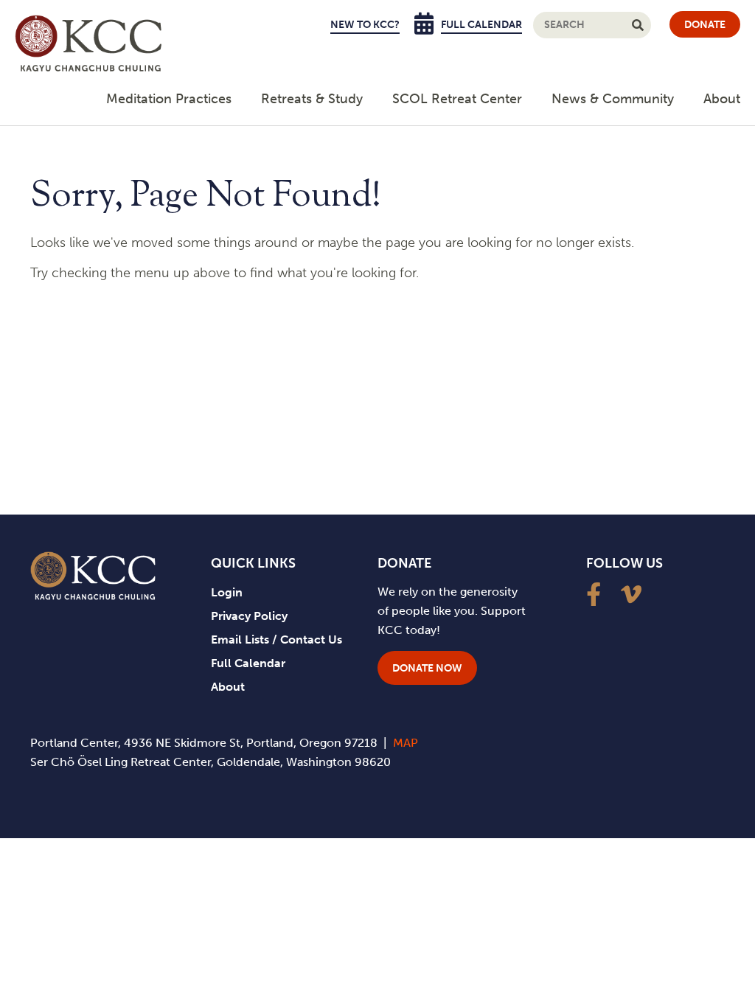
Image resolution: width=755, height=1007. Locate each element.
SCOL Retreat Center (457, 99)
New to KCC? (365, 24)
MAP (405, 743)
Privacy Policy (249, 616)
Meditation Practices (169, 99)
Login (227, 592)
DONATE (705, 24)
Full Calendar (481, 24)
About (721, 99)
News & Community (613, 99)
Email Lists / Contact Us (276, 640)
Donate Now (427, 668)
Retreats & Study (312, 99)
